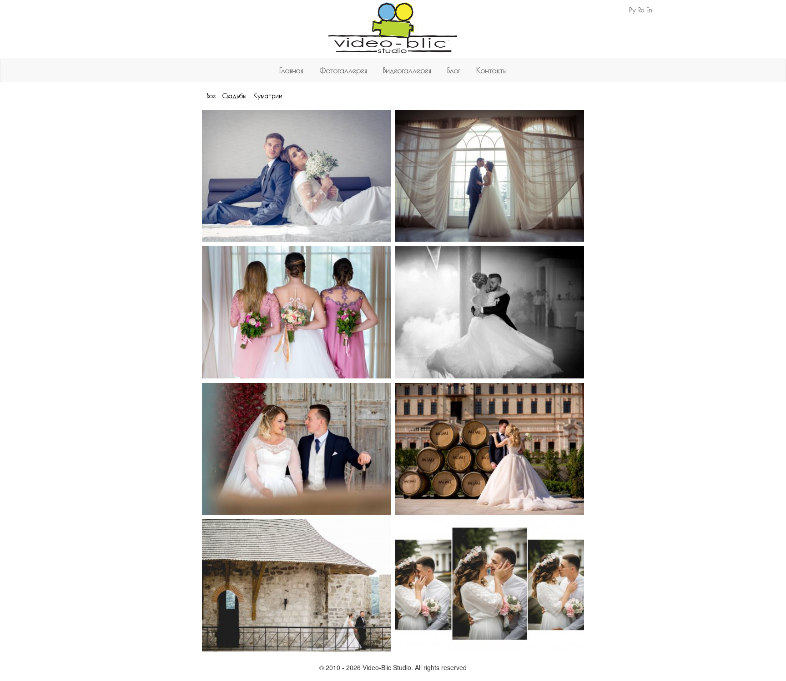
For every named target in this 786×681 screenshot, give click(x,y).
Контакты (491, 70)
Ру (632, 9)
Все (211, 95)
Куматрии (267, 95)
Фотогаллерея (343, 70)
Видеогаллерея (407, 70)
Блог (453, 70)
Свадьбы (234, 95)
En (649, 10)
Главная (291, 70)
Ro (641, 10)
